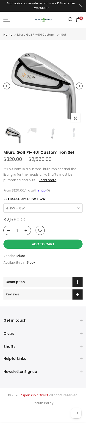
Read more (47, 180)
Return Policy (43, 403)
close (81, 5)
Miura (21, 256)
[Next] (79, 86)
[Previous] (6, 86)
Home (8, 34)
